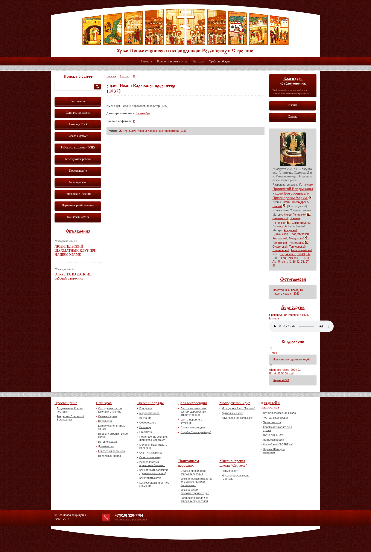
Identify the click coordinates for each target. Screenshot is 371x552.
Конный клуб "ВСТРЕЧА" (278, 444)
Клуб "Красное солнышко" (237, 417)
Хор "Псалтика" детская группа (277, 429)
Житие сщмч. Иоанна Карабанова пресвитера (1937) (153, 130)
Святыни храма (107, 416)
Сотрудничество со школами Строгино (110, 410)
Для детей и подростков (270, 405)
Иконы (292, 105)
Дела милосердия (192, 402)
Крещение (145, 408)
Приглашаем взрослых (188, 463)
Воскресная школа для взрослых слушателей (194, 499)
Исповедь (145, 427)
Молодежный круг (234, 402)
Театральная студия (275, 417)
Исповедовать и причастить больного (152, 464)
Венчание (145, 417)
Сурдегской (279, 246)
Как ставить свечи (150, 477)
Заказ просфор (77, 182)
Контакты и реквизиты (172, 61)
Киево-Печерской (295, 214)
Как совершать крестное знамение (154, 484)
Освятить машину (150, 457)
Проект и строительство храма (113, 435)
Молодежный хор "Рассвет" (238, 408)
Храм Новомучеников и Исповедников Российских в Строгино (185, 31)
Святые (124, 76)
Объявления (78, 231)
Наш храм (198, 61)
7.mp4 (273, 352)
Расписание (77, 101)
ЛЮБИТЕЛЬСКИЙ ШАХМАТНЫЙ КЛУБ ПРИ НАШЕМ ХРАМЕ (76, 250)
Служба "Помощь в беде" (196, 432)
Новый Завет (230, 470)
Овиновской (280, 218)
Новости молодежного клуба (291, 359)
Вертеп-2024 (281, 380)
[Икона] (293, 165)
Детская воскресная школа (279, 412)
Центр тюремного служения (191, 421)
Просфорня (105, 421)
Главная (111, 76)
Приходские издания (77, 194)
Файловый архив (78, 217)
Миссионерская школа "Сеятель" (233, 463)
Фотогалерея (293, 279)
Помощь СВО (78, 124)
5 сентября (143, 113)
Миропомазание (149, 413)
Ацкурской (290, 230)
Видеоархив (292, 342)
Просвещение (78, 170)
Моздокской (296, 238)
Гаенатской (279, 242)
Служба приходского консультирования (193, 472)
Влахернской (280, 250)
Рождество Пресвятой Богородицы (70, 418)
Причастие (146, 432)
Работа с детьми (78, 136)
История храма (107, 441)
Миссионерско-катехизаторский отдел (195, 491)
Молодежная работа (78, 159)
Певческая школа (273, 439)
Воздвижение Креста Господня (70, 410)
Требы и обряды (219, 61)
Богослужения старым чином (111, 427)
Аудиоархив (293, 307)
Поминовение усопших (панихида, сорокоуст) (153, 438)
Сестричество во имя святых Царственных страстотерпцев (194, 411)
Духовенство (106, 446)
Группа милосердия (193, 427)
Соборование (147, 422)
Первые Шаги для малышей (274, 451)
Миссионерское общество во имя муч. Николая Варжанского (196, 482)
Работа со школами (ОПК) (78, 147)
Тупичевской (297, 246)
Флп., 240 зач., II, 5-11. (295, 258)
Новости (146, 61)
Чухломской (296, 242)
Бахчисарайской (301, 250)
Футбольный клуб (232, 413)
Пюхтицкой (279, 226)
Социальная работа (78, 112)
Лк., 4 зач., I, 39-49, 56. (295, 254)
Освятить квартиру (150, 452)
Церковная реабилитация (78, 205)
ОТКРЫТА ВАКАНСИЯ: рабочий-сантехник (74, 276)
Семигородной (301, 222)
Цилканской (280, 234)
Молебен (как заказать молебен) (153, 446)
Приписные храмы (109, 455)
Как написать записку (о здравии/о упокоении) (154, 472)
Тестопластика (272, 422)
